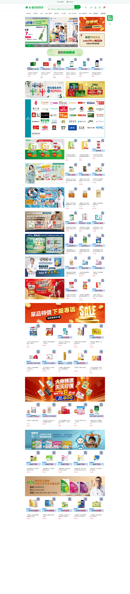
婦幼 (41, 13)
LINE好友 (70, 1)
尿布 (55, 9)
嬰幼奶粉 (28, 13)
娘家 (30, 45)
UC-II (44, 45)
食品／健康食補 (83, 13)
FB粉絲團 (61, 1)
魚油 (66, 9)
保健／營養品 (48, 13)
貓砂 (73, 9)
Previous (26, 68)
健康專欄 (103, 13)
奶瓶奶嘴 (77, 9)
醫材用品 (57, 13)
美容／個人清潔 (72, 13)
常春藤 (37, 45)
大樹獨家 (58, 9)
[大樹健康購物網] (34, 7)
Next (104, 68)
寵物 (90, 13)
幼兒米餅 (69, 9)
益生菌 (62, 9)
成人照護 (64, 13)
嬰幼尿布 (35, 13)
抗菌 (52, 9)
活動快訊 (95, 13)
